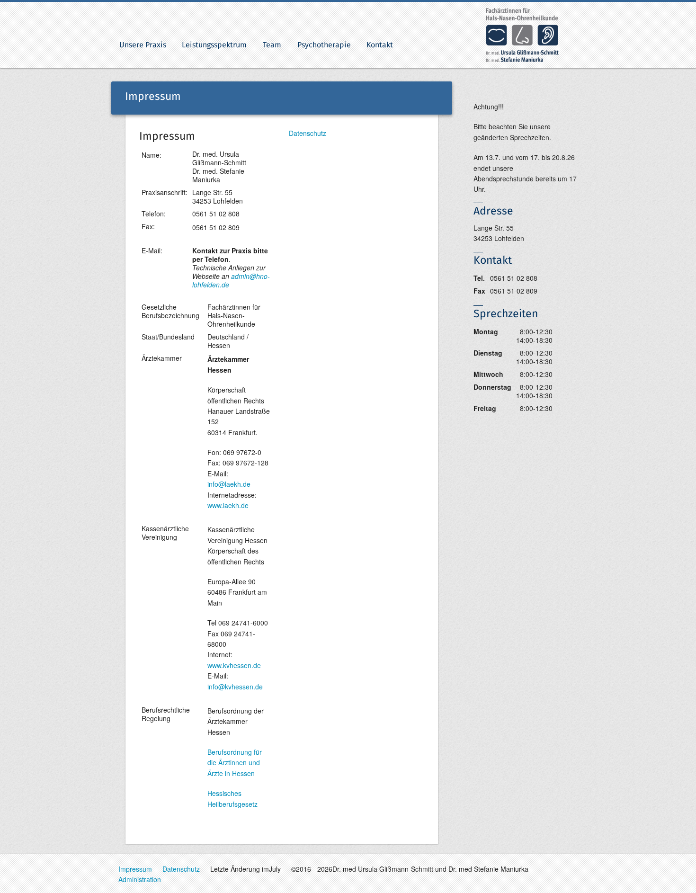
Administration (139, 879)
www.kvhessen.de (234, 665)
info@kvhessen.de (235, 686)
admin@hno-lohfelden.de (231, 280)
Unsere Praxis (142, 45)
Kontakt (379, 45)
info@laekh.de (228, 484)
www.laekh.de (228, 505)
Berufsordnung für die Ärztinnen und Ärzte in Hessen (234, 762)
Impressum (135, 869)
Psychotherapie (324, 45)
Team (272, 45)
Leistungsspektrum (214, 45)
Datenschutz (307, 133)
